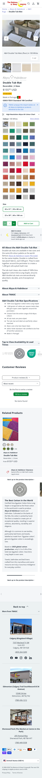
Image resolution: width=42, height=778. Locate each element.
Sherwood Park (16, 235)
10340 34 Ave (21, 693)
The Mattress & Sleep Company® (20, 767)
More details (34, 119)
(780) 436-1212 (21, 700)
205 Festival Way (21, 736)
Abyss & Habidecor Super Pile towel (23, 256)
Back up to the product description (21, 480)
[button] (38, 3)
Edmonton (22, 233)
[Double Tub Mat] (10, 429)
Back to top (19, 606)
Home (4, 9)
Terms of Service (17, 773)
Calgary (16, 233)
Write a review (21, 394)
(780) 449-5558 (21, 742)
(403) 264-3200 (21, 652)
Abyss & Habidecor (17, 9)
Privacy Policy (6, 773)
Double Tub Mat (10, 455)
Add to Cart (28, 223)
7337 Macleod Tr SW (21, 642)
